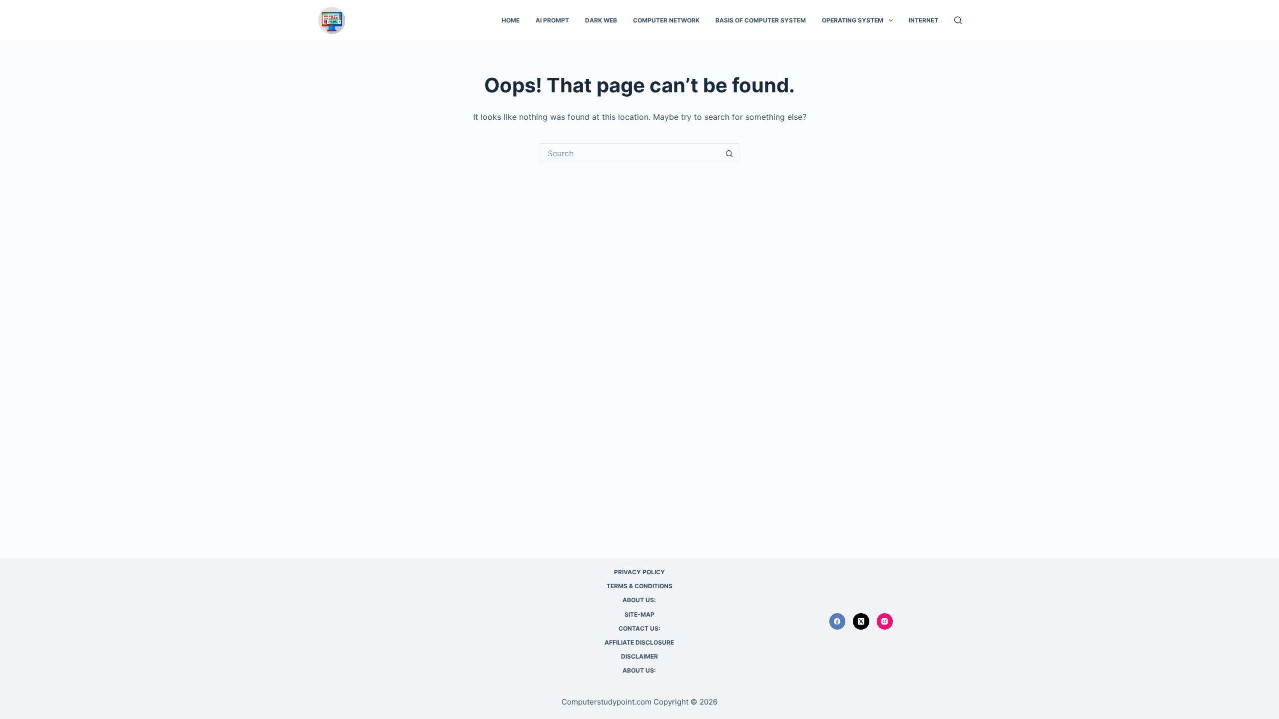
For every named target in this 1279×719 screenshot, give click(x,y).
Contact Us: (639, 628)
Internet (923, 20)
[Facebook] (837, 621)
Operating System (852, 20)
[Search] (958, 20)
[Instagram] (885, 621)
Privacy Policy (639, 572)
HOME (511, 20)
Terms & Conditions (639, 586)
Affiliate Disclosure (639, 642)
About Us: (639, 600)
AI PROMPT (552, 20)
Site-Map (639, 614)
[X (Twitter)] (861, 621)
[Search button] (729, 153)
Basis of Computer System (760, 20)
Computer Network (666, 20)
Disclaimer (639, 656)
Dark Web (601, 20)
